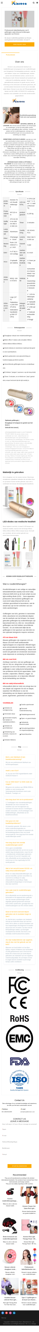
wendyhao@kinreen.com (27, 1111)
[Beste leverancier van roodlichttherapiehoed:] (10, 1225)
